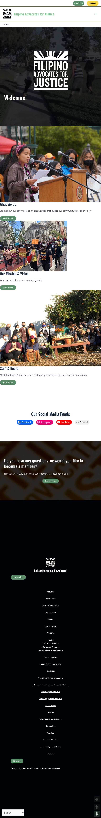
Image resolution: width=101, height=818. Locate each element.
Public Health (50, 705)
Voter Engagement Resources (50, 698)
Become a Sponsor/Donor (50, 747)
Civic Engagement (50, 657)
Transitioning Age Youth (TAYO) (50, 650)
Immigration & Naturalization (50, 719)
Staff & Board (50, 612)
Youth (50, 640)
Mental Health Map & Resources (50, 678)
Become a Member (50, 740)
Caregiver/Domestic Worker (50, 664)
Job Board (50, 754)
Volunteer (50, 733)
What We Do (50, 599)
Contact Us (78, 3)
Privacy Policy (16, 768)
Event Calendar (50, 626)
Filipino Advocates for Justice (34, 13)
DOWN (97, 814)
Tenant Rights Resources (50, 692)
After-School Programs (50, 647)
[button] (92, 3)
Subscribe (18, 577)
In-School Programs (50, 643)
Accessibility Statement (51, 768)
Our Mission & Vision (50, 606)
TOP (97, 799)
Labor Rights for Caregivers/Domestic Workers (50, 685)
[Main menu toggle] (95, 14)
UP (97, 807)
